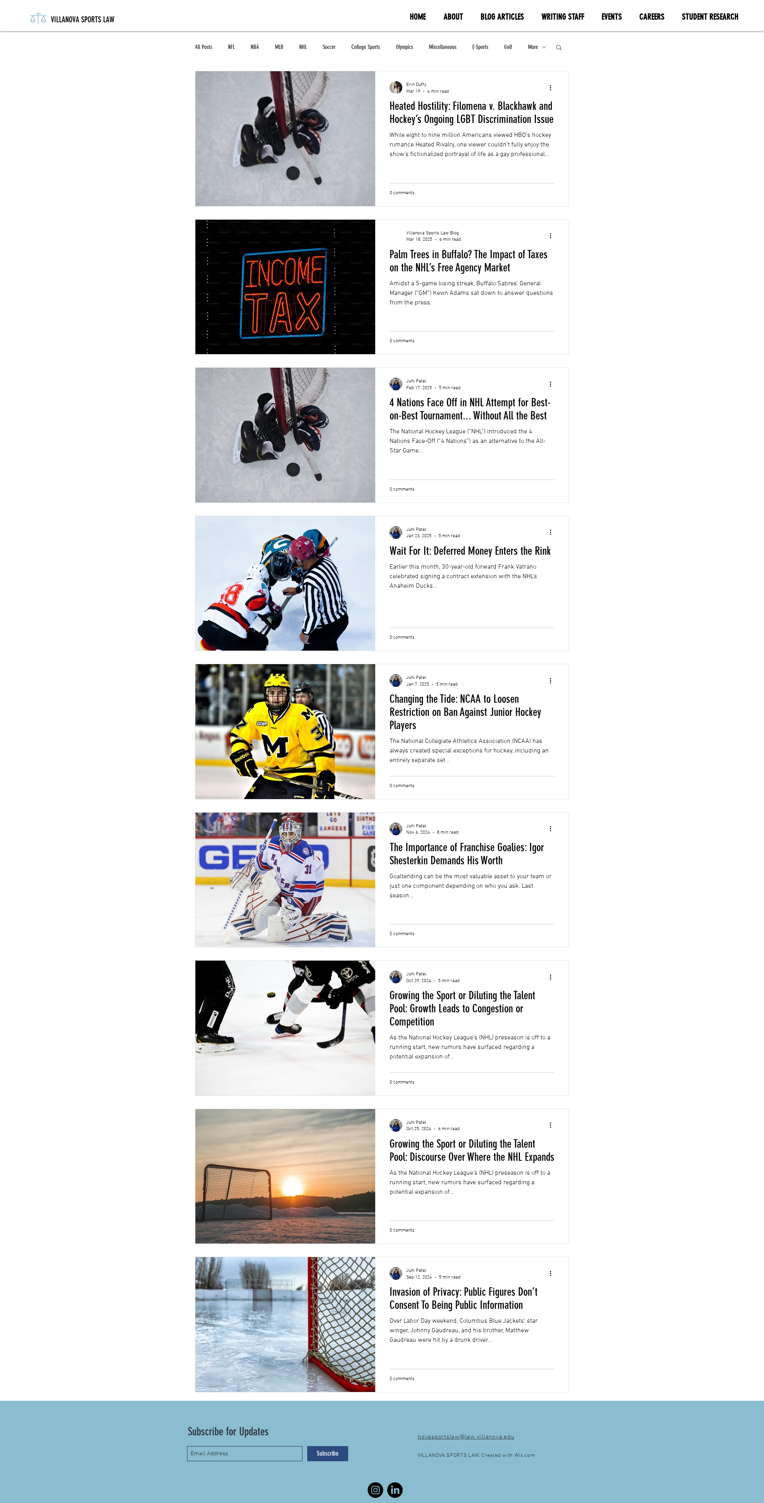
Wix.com (525, 1455)
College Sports (365, 47)
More (533, 47)
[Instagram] (375, 1490)
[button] (559, 48)
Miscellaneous (442, 47)
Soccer (329, 47)
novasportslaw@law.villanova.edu (466, 1437)
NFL (231, 47)
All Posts (203, 47)
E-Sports (480, 47)
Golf (508, 47)
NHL (303, 47)
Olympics (404, 47)
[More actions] (553, 87)
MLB (279, 47)
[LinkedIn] (395, 1490)
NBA (255, 47)
